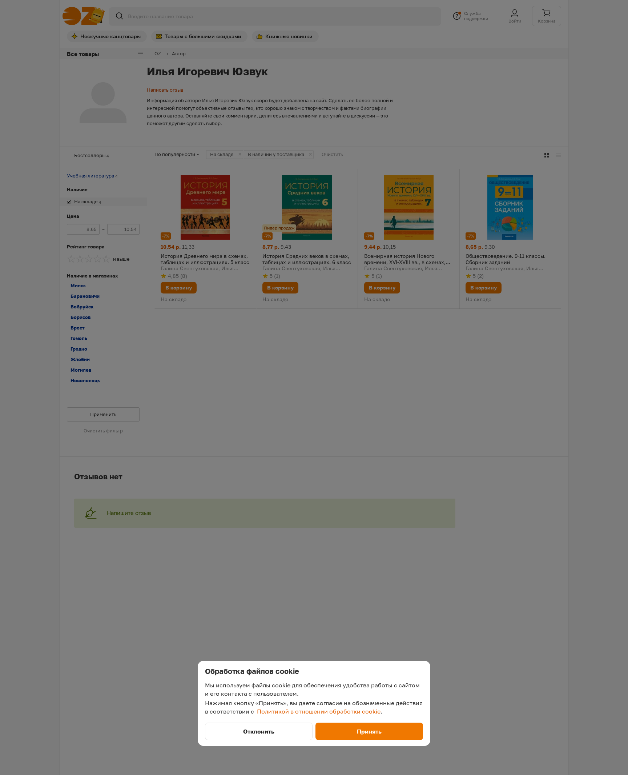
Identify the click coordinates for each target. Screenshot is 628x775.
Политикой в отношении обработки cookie (319, 711)
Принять (369, 731)
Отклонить (258, 731)
